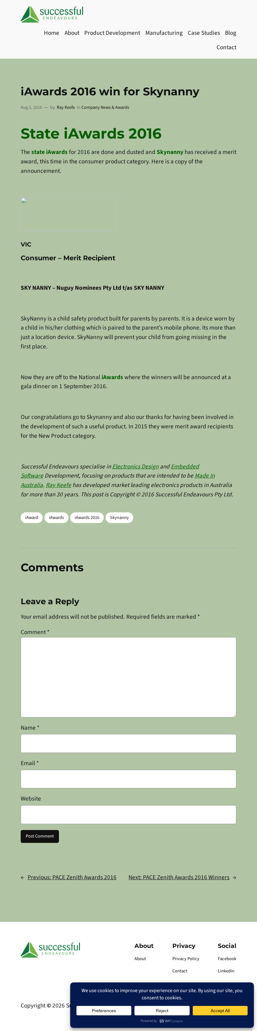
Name (30, 727)
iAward (31, 517)
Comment (35, 632)
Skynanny (119, 517)
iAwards (56, 517)
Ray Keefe (66, 107)
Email (30, 763)
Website (31, 798)
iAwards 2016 (87, 517)
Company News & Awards (105, 107)
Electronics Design (135, 466)
